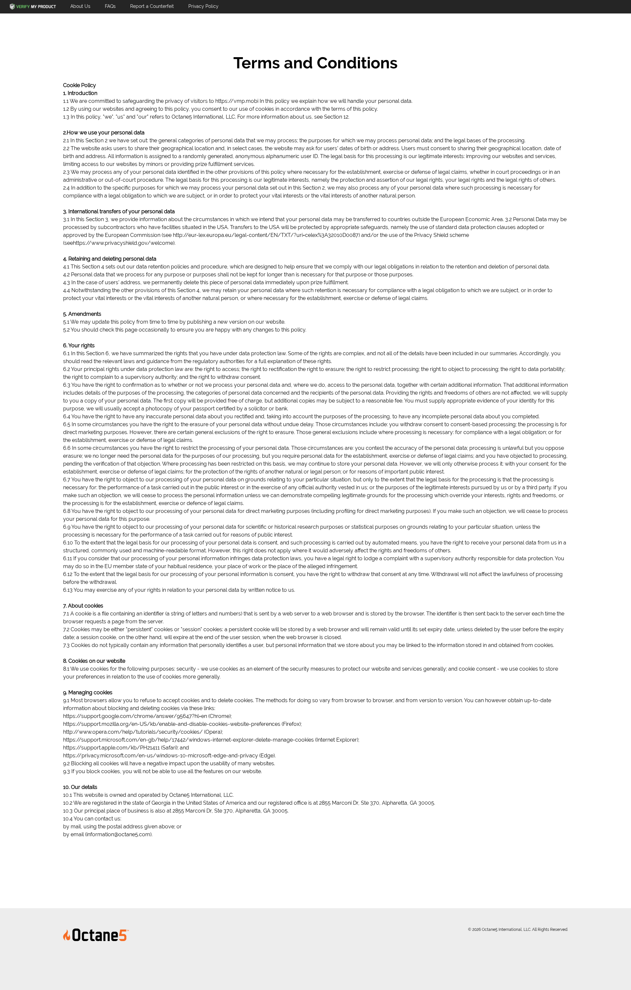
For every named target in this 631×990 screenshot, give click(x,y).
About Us (80, 6)
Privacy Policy (203, 6)
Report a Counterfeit (152, 6)
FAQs (110, 6)
